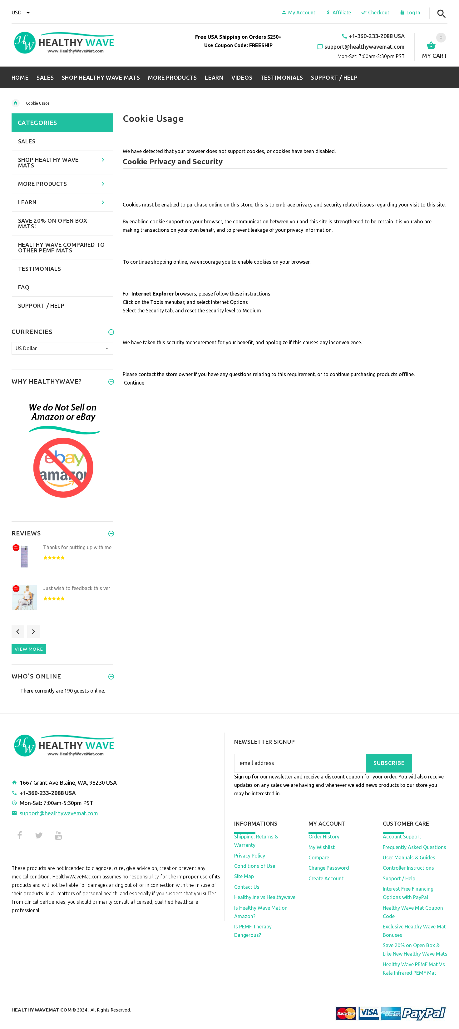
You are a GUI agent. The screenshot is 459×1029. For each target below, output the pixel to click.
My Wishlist (321, 847)
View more (29, 649)
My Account (301, 12)
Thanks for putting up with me (77, 547)
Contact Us (246, 887)
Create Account (325, 878)
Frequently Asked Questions (414, 847)
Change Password (328, 868)
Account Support (402, 836)
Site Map (244, 876)
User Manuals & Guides (409, 857)
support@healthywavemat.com (59, 813)
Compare (318, 857)
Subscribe (389, 763)
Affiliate (342, 12)
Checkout (378, 12)
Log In (413, 12)
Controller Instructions (408, 868)
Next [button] (33, 631)
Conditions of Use (254, 866)
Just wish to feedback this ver (76, 588)
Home (16, 103)
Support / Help (399, 878)
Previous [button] (18, 631)
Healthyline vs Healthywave (264, 897)
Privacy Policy (249, 855)
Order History (323, 836)
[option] (63, 562)
